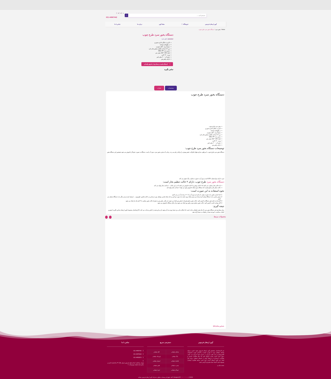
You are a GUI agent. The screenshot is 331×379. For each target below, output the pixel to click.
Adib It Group (184, 377)
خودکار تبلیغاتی (175, 370)
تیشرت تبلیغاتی (175, 365)
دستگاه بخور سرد (215, 181)
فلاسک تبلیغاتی (175, 361)
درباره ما (139, 24)
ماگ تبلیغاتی (175, 356)
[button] (106, 217)
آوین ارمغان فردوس (211, 24)
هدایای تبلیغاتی (175, 352)
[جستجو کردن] (126, 15)
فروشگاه (185, 24)
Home (223, 29)
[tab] (171, 88)
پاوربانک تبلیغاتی (156, 356)
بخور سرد (217, 29)
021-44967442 (111, 17)
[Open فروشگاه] (182, 24)
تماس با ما (117, 24)
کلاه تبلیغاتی (157, 352)
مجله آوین (162, 24)
